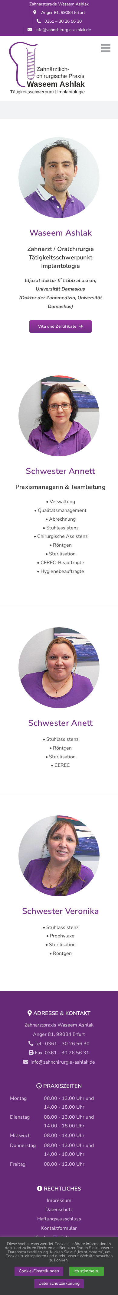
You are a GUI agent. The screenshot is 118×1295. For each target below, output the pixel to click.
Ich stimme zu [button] (87, 1271)
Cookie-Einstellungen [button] (39, 1271)
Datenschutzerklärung (59, 1283)
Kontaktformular (59, 1228)
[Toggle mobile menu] (106, 48)
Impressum (59, 1200)
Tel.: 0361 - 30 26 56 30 (62, 1043)
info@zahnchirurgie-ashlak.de (63, 1062)
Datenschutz (59, 1209)
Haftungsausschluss (59, 1219)
